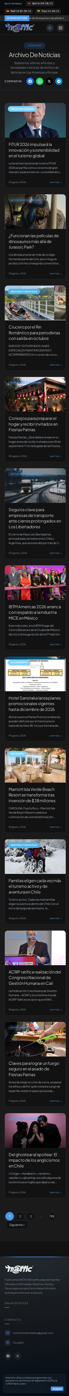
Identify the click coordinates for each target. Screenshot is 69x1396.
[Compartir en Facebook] (30, 81)
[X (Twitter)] (17, 1356)
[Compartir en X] (49, 81)
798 (51, 1216)
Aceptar (57, 1388)
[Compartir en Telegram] (58, 81)
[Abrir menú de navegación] (60, 28)
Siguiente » (17, 1224)
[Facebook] (8, 1356)
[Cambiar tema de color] (50, 28)
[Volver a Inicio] (20, 27)
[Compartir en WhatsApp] (39, 81)
